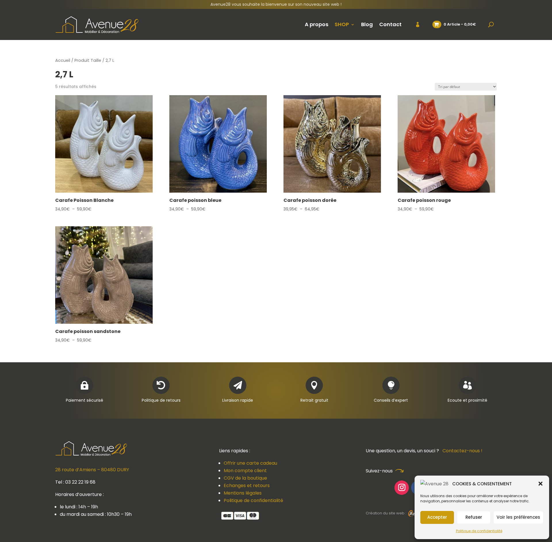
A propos (316, 24)
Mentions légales (243, 493)
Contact (390, 24)
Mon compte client (245, 470)
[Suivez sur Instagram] (401, 487)
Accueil (62, 60)
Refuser (473, 517)
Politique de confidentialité (479, 530)
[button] (540, 484)
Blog (367, 24)
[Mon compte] (414, 24)
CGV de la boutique (245, 478)
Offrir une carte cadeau (250, 463)
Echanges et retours (247, 485)
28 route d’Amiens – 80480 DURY (92, 469)
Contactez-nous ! (462, 450)
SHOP (342, 24)
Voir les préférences (518, 517)
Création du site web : (386, 513)
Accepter (437, 517)
